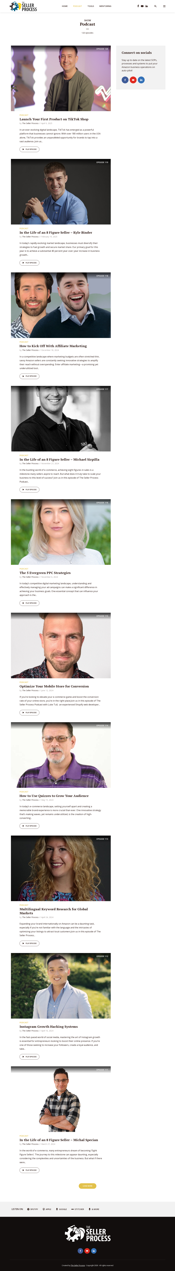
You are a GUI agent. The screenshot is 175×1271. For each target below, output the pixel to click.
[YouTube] (133, 80)
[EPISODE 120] (61, 78)
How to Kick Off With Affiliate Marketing (53, 346)
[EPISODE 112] (61, 985)
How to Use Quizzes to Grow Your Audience (54, 796)
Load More (87, 1186)
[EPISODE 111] (61, 1098)
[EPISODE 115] (61, 645)
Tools (91, 6)
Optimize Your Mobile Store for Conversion (54, 686)
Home (65, 6)
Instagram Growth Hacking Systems (49, 1026)
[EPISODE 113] (61, 868)
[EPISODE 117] (61, 418)
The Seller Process (30, 123)
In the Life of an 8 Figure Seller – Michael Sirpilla (59, 459)
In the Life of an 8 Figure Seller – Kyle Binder (56, 232)
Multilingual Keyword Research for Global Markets (54, 911)
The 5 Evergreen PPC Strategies (45, 573)
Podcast (77, 6)
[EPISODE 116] (61, 531)
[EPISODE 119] (61, 191)
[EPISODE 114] (61, 754)
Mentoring (105, 6)
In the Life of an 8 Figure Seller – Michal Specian (59, 1140)
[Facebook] (125, 80)
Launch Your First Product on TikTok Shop (54, 119)
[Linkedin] (141, 80)
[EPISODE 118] (61, 304)
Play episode (31, 149)
